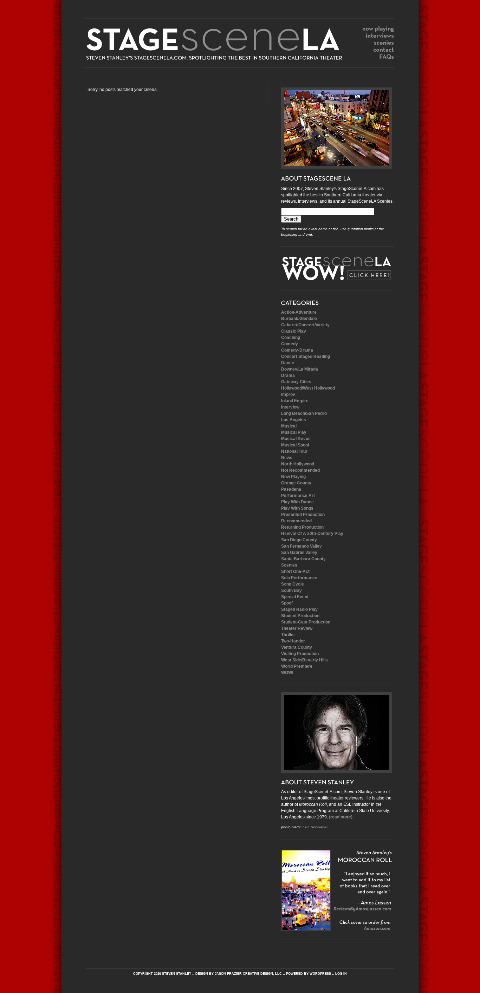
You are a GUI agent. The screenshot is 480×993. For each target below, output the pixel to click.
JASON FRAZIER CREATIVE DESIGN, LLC (248, 973)
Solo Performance (299, 577)
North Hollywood (297, 464)
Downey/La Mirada (299, 369)
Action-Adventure (299, 312)
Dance (287, 362)
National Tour (294, 451)
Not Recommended (300, 470)
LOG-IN (341, 973)
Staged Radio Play (299, 609)
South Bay (291, 590)
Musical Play (293, 432)
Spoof (287, 603)
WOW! (287, 672)
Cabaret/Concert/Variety (305, 324)
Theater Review (296, 628)
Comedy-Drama (297, 350)
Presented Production (303, 514)
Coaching (290, 337)
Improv (288, 394)
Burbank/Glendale (299, 318)
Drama (288, 375)
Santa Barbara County (303, 558)
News (286, 457)
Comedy (289, 343)
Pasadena (291, 489)
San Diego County (299, 539)
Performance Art (298, 495)
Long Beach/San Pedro (304, 413)
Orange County (296, 483)
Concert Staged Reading (305, 356)
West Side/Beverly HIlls (304, 660)
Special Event (295, 596)
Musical (289, 426)
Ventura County (296, 647)
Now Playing (293, 476)
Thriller (288, 634)
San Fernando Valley (301, 546)
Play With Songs (297, 508)
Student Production (300, 615)
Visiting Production (300, 653)
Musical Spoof (295, 445)
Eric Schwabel (315, 827)
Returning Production (302, 527)
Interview (290, 407)
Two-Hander (293, 641)
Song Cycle (292, 584)
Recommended (296, 520)
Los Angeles (293, 419)
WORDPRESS (320, 973)
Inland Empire (295, 400)
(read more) (340, 817)
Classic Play (293, 331)
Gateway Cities (296, 381)
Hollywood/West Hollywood (308, 388)
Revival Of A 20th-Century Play (312, 533)
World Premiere (296, 666)
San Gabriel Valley (299, 552)
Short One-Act (295, 571)
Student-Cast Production (305, 622)
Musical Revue (296, 438)
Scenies (289, 565)
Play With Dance (297, 501)
